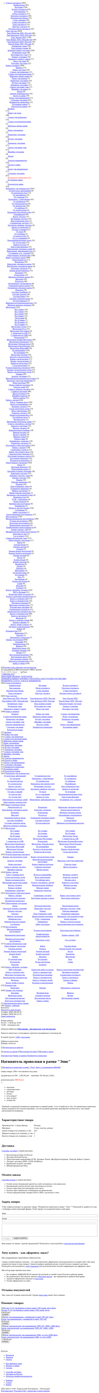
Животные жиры (19, 648)
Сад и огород (18, 536)
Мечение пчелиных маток (19, 277)
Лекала (20, 91)
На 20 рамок (20, 322)
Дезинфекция (19, 214)
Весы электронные (19, 411)
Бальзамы (19, 642)
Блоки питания (20, 502)
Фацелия (19, 586)
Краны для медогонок (19, 359)
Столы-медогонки (19, 366)
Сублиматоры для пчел (19, 223)
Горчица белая (20, 545)
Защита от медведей (19, 227)
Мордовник (20, 571)
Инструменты (11, 517)
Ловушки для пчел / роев (20, 476)
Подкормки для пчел (19, 219)
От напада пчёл (19, 236)
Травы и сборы (19, 663)
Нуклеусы (19, 281)
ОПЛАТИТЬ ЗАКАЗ (37, 679)
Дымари (19, 374)
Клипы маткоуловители (19, 271)
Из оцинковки (20, 353)
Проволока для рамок (19, 81)
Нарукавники (19, 12)
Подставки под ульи (19, 55)
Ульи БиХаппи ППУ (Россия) (19, 42)
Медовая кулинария (20, 603)
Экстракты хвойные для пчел (20, 225)
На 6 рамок (19, 316)
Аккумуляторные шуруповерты (19, 514)
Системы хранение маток (19, 299)
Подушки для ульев (19, 63)
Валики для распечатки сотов (19, 370)
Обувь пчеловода (19, 14)
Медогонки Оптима (19, 355)
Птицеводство (12, 631)
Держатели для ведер (19, 443)
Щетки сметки (19, 398)
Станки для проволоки (19, 72)
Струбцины (20, 510)
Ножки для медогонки (20, 361)
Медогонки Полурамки (19, 331)
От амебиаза (20, 208)
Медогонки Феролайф (19, 348)
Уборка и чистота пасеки (19, 508)
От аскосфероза (19, 195)
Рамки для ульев (19, 70)
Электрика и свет (20, 534)
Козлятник (19, 564)
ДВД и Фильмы (19, 592)
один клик (38, 1279)
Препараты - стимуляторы (19, 199)
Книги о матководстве (19, 601)
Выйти (8, 1385)
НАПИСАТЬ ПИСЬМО (56, 679)
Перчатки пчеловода (19, 16)
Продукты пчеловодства (19, 661)
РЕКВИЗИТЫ (35, 681)
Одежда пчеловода (13, 3)
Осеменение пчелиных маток (20, 288)
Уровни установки (19, 57)
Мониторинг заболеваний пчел (20, 251)
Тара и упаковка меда (19, 402)
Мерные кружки (19, 432)
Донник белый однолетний (19, 553)
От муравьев (19, 234)
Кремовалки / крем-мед (19, 441)
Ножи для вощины (19, 78)
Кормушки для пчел (19, 473)
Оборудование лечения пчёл (18, 255)
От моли (19, 232)
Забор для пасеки (20, 512)
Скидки (9, 1368)
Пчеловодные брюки (19, 18)
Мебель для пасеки (20, 491)
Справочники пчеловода (19, 609)
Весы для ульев (19, 61)
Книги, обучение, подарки (17, 590)
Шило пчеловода (20, 394)
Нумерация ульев (19, 53)
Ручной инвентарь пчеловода (18, 368)
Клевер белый (19, 560)
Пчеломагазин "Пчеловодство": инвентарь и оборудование (25, 1391)
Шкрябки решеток (19, 396)
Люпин (20, 566)
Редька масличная (19, 581)
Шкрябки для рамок (19, 89)
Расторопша (20, 579)
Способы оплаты (9, 1180)
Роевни (19, 480)
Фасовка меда (19, 419)
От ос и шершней (20, 238)
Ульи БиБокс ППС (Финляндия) (19, 40)
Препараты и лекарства (19, 637)
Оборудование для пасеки (16, 463)
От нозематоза (19, 201)
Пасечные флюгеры (19, 467)
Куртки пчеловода (19, 9)
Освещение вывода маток (19, 286)
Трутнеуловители (20, 301)
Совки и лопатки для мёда (19, 389)
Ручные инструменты (19, 521)
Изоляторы (19, 262)
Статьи (9, 1382)
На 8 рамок (19, 318)
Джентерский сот (19, 260)
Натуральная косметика (19, 655)
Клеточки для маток (19, 268)
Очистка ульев (19, 387)
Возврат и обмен (13, 1366)
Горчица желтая (19, 547)
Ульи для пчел (11, 31)
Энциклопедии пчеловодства (19, 612)
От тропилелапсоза (20, 204)
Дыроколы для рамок (19, 85)
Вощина (19, 68)
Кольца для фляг (19, 435)
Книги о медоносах (19, 616)
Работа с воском (18, 448)
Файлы (20, 629)
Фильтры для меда (19, 407)
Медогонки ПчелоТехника (19, 346)
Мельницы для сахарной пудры (20, 495)
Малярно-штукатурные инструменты (21, 532)
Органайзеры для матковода (19, 284)
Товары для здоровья (14, 640)
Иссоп (19, 558)
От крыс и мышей (19, 230)
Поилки (19, 635)
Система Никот (19, 296)
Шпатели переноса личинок (19, 305)
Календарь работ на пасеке (20, 594)
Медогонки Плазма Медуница (19, 340)
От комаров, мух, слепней (19, 253)
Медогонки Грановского (19, 342)
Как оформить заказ (14, 1364)
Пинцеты (19, 290)
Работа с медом (12, 400)
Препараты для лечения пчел (18, 189)
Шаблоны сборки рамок (20, 76)
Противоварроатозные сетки (19, 240)
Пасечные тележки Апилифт (19, 471)
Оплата (9, 1359)
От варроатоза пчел (19, 193)
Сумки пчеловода (19, 22)
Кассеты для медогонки (19, 357)
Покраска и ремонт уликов (19, 59)
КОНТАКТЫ (26, 676)
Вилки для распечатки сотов (19, 372)
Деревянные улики (19, 46)
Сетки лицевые (19, 20)
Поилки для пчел (19, 478)
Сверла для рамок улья (19, 87)
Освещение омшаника (20, 489)
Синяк (19, 584)
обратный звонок (45, 1276)
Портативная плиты (19, 469)
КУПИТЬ (5, 1315)
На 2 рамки (19, 309)
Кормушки (19, 633)
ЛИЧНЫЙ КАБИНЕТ (10, 679)
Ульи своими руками (19, 48)
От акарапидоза (19, 206)
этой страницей (32, 1266)
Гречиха (19, 549)
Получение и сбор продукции (18, 445)
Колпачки (19, 273)
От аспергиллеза (20, 210)
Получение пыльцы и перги (19, 456)
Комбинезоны (19, 5)
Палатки (19, 484)
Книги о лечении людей (19, 620)
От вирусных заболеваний (20, 191)
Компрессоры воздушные (19, 504)
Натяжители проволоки (19, 102)
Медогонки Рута (19, 329)
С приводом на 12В (19, 333)
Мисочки (19, 279)
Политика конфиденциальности (19, 1376)
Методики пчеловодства (19, 605)
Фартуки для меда (19, 27)
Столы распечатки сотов (19, 409)
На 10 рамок (20, 320)
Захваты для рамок (19, 376)
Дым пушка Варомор (19, 247)
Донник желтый (19, 555)
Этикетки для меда (19, 413)
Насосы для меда (20, 428)
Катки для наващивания (19, 98)
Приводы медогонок (19, 363)
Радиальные (19, 337)
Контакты (10, 1355)
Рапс (20, 577)
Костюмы (19, 7)
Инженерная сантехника (20, 525)
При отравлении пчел (20, 221)
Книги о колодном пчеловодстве (19, 596)
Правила (9, 1357)
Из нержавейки (18, 350)
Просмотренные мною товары (16, 1003)
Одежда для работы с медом (19, 424)
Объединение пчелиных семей (19, 249)
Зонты (19, 465)
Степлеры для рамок (19, 100)
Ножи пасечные (19, 383)
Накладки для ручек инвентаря (19, 381)
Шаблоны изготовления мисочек (19, 303)
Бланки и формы (20, 622)
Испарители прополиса (19, 460)
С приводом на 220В (19, 335)
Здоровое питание (19, 650)
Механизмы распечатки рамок (19, 422)
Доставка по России (14, 1374)
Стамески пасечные (19, 391)
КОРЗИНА (24, 679)
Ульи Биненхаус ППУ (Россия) (19, 35)
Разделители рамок (19, 107)
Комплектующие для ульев (19, 50)
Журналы (20, 618)
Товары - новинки (12, 1005)
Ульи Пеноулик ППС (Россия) (19, 33)
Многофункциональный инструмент (21, 378)
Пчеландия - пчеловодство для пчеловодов (37, 1029)
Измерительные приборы (19, 430)
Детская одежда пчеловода (19, 29)
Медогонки (10, 307)
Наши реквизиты (8, 1016)
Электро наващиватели (19, 94)
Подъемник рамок (19, 104)
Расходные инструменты (20, 523)
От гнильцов (19, 197)
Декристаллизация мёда (19, 415)
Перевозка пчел (19, 497)
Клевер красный (19, 562)
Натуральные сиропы (19, 659)
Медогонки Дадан (18, 327)
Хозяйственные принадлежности (19, 527)
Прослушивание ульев (20, 486)
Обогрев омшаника (19, 482)
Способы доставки (9, 1151)
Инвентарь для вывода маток (19, 264)
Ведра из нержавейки (19, 404)
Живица (19, 646)
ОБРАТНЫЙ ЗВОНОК (10, 676)
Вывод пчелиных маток (15, 258)
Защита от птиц (19, 245)
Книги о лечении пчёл (19, 599)
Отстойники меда (19, 417)
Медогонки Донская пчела (19, 344)
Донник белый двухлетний (20, 551)
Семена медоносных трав (16, 538)
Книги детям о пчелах (20, 625)
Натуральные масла (19, 657)
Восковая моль (19, 644)
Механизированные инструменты (20, 519)
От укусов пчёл (19, 242)
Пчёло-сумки (19, 439)
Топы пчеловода (19, 25)
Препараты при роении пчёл (19, 212)
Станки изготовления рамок (19, 74)
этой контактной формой (74, 1244)
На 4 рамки (19, 314)
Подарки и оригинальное (19, 627)
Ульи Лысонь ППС (19, 37)
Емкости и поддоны (19, 426)
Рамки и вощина (12, 66)
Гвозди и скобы (19, 96)
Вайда (19, 543)
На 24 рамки (20, 325)
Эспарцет (20, 588)
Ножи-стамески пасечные (19, 385)
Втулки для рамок (19, 83)
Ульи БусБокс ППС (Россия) (19, 44)
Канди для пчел (19, 217)
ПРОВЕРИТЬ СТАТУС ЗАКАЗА (14, 681)
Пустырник (20, 575)
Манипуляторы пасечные (19, 493)
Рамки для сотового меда (19, 452)
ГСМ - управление (19, 499)
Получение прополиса (19, 458)
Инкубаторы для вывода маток (19, 266)
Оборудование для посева (19, 540)
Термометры (20, 506)
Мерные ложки (19, 437)
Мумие (19, 653)
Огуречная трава (20, 573)
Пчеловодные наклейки (20, 607)
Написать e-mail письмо (11, 1010)
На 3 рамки (19, 312)
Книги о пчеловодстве (19, 614)
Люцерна (20, 568)
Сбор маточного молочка (19, 454)
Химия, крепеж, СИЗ (19, 530)
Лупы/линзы (19, 275)
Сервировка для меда (19, 450)
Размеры (9, 1380)
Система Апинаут (19, 294)
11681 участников (22, 1037)
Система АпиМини (20, 292)
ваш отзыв (43, 1295)
